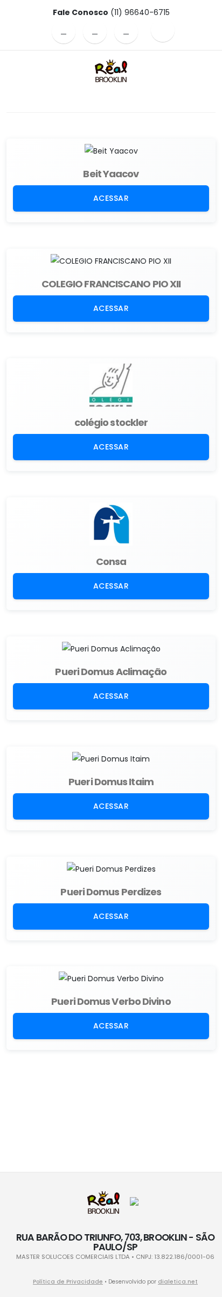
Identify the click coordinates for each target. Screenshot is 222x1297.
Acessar (111, 198)
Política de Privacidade (68, 1282)
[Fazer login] (163, 30)
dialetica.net (178, 1282)
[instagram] (95, 32)
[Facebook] (63, 32)
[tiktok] (126, 32)
